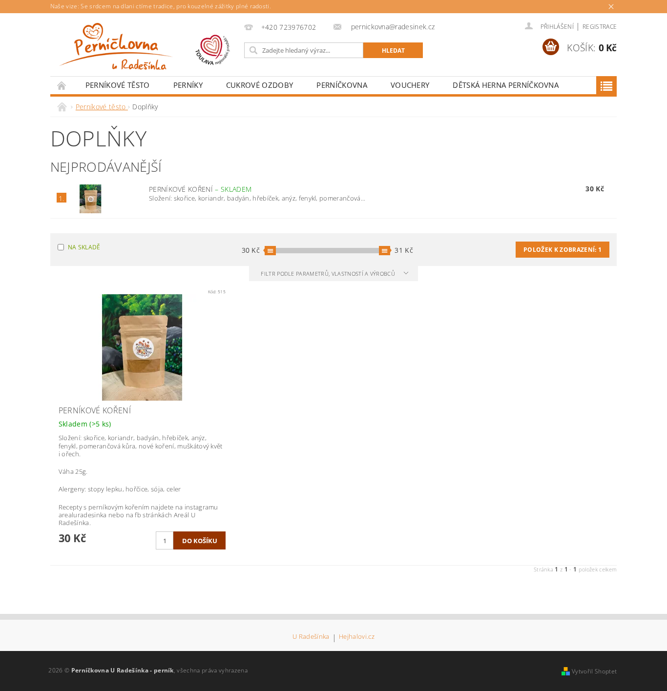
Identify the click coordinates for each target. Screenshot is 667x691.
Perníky (188, 85)
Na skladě (84, 247)
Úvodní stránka (62, 85)
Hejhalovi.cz (357, 637)
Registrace (600, 26)
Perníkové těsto (117, 85)
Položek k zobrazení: (562, 249)
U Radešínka (311, 637)
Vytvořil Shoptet (594, 671)
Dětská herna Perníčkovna (506, 85)
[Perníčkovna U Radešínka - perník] (145, 49)
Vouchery (410, 85)
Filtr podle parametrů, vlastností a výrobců (328, 273)
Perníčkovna (341, 85)
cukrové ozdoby (259, 85)
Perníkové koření (200, 189)
